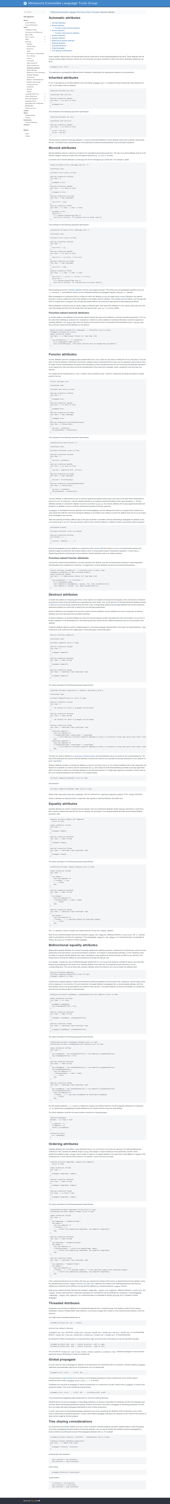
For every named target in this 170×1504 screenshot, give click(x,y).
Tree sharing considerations (62, 51)
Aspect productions (33, 65)
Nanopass (30, 49)
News (27, 133)
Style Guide (29, 34)
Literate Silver (31, 46)
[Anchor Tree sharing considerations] (93, 1421)
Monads (29, 89)
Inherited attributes (59, 23)
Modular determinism (34, 82)
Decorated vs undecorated (35, 53)
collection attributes (75, 290)
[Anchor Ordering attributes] (79, 1143)
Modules (29, 44)
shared (123, 299)
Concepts (28, 41)
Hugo (33, 1501)
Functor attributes (58, 30)
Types (29, 51)
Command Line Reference (33, 32)
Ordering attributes (58, 43)
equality (117, 605)
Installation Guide (31, 30)
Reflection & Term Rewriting (36, 72)
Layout (29, 58)
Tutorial (27, 117)
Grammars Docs (30, 108)
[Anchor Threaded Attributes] (81, 1303)
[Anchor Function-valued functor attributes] (90, 558)
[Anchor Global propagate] (77, 1359)
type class (89, 1284)
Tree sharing (31, 56)
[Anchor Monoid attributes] (77, 147)
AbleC (26, 113)
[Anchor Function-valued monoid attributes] (90, 312)
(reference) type (85, 756)
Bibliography (29, 106)
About (26, 20)
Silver (26, 27)
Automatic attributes (33, 68)
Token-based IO (32, 63)
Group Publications (31, 25)
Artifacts (27, 125)
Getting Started (30, 115)
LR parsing (30, 60)
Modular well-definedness (35, 79)
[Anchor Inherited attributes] (79, 77)
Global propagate (58, 48)
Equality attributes (58, 38)
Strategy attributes (33, 75)
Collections (30, 87)
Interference (31, 77)
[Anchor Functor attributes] (78, 354)
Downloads (27, 120)
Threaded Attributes (59, 46)
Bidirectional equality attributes (63, 40)
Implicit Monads (32, 70)
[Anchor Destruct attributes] (79, 594)
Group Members (30, 22)
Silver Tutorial (29, 37)
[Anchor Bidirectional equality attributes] (99, 945)
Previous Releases (31, 122)
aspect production (68, 1378)
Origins (29, 91)
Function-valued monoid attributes (67, 28)
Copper (26, 110)
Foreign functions (32, 84)
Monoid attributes (58, 25)
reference (53, 605)
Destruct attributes (58, 35)
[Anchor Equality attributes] (78, 803)
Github (27, 136)
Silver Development (31, 98)
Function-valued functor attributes (67, 33)
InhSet (59, 761)
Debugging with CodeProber (34, 103)
